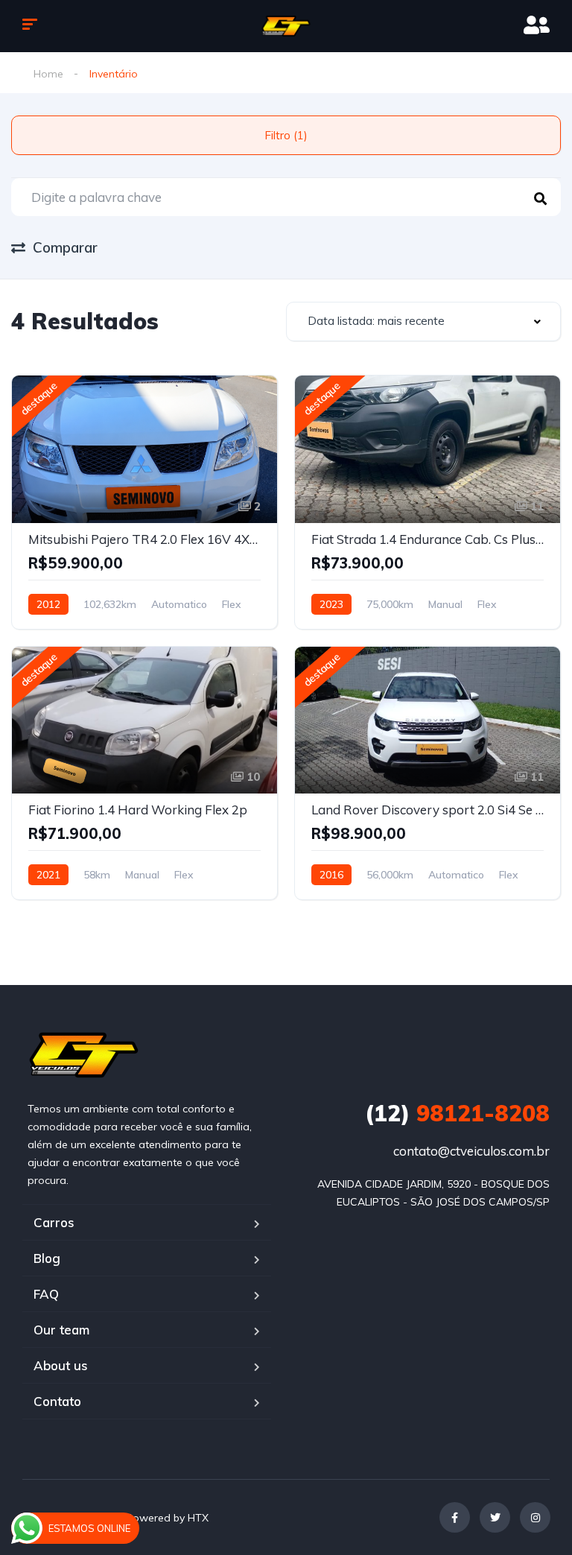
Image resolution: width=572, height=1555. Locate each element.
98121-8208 (457, 1113)
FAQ (46, 1294)
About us (61, 1365)
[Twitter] (495, 1517)
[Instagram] (535, 1517)
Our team (61, 1329)
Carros (54, 1222)
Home (48, 73)
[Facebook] (454, 1517)
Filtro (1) (286, 135)
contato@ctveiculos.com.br (471, 1151)
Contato (57, 1401)
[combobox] (423, 321)
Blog (47, 1258)
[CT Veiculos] (286, 26)
